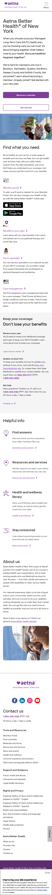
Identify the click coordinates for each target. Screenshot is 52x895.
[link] (13, 205)
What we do (8, 841)
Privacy (6, 828)
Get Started (26, 107)
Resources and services (23, 477)
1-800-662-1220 (10, 378)
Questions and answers (23, 447)
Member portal (11, 187)
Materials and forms (12, 743)
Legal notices (9, 821)
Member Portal (10, 735)
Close (47, 872)
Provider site (9, 845)
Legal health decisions (13, 783)
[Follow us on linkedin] (22, 700)
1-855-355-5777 (24, 374)
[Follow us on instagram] (30, 700)
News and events (20, 545)
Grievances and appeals (14, 779)
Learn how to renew (12, 351)
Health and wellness (21, 515)
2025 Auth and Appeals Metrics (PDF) (20, 762)
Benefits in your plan (14, 230)
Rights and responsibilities (15, 810)
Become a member (26, 95)
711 (26, 391)
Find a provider (10, 739)
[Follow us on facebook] (14, 700)
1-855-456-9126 (10, 391)
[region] (26, 882)
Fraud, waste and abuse (14, 775)
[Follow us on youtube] (37, 700)
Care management (13, 288)
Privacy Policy (42, 890)
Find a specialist (11, 258)
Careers (6, 849)
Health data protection (13, 824)
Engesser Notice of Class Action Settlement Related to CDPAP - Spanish (23, 804)
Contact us (8, 403)
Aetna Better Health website (23, 621)
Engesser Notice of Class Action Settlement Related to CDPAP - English (23, 797)
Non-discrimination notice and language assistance (22, 815)
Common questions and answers (18, 758)
